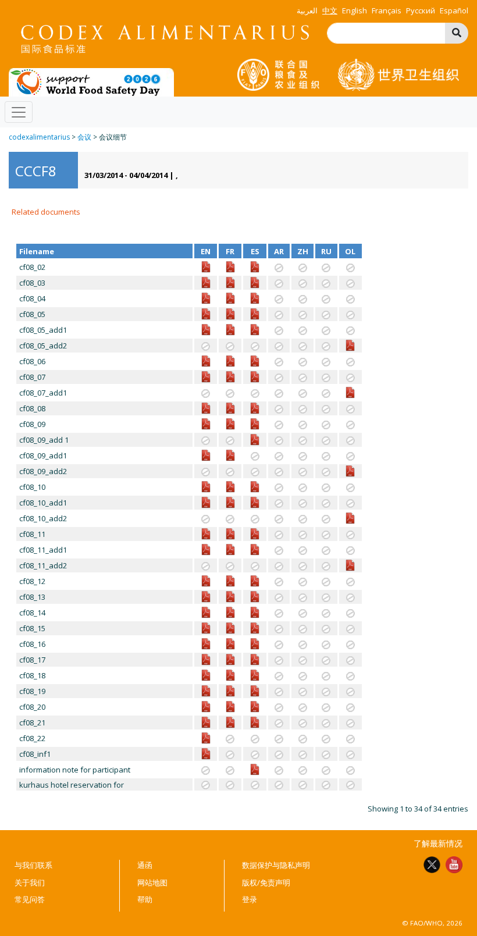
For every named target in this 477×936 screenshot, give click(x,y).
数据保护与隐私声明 (276, 865)
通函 (144, 865)
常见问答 (30, 899)
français (386, 10)
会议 (84, 137)
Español (454, 10)
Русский (420, 10)
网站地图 (152, 882)
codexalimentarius (39, 137)
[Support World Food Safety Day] (91, 81)
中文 (329, 10)
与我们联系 (33, 865)
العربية (307, 10)
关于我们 (30, 882)
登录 (249, 899)
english (354, 10)
